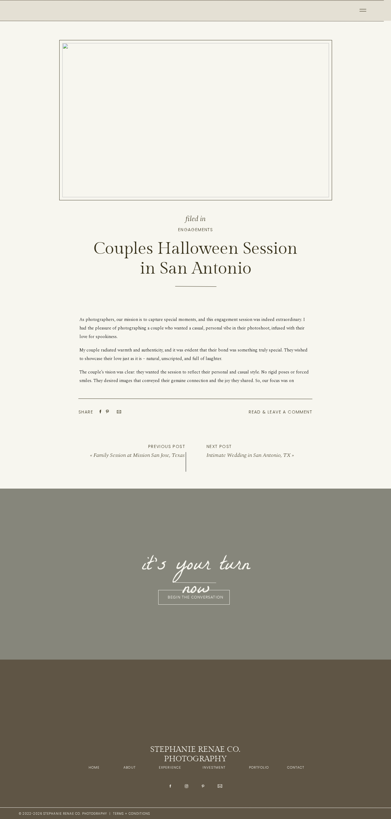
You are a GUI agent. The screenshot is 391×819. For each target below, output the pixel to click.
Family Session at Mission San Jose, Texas (139, 455)
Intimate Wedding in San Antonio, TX (248, 455)
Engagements (195, 230)
